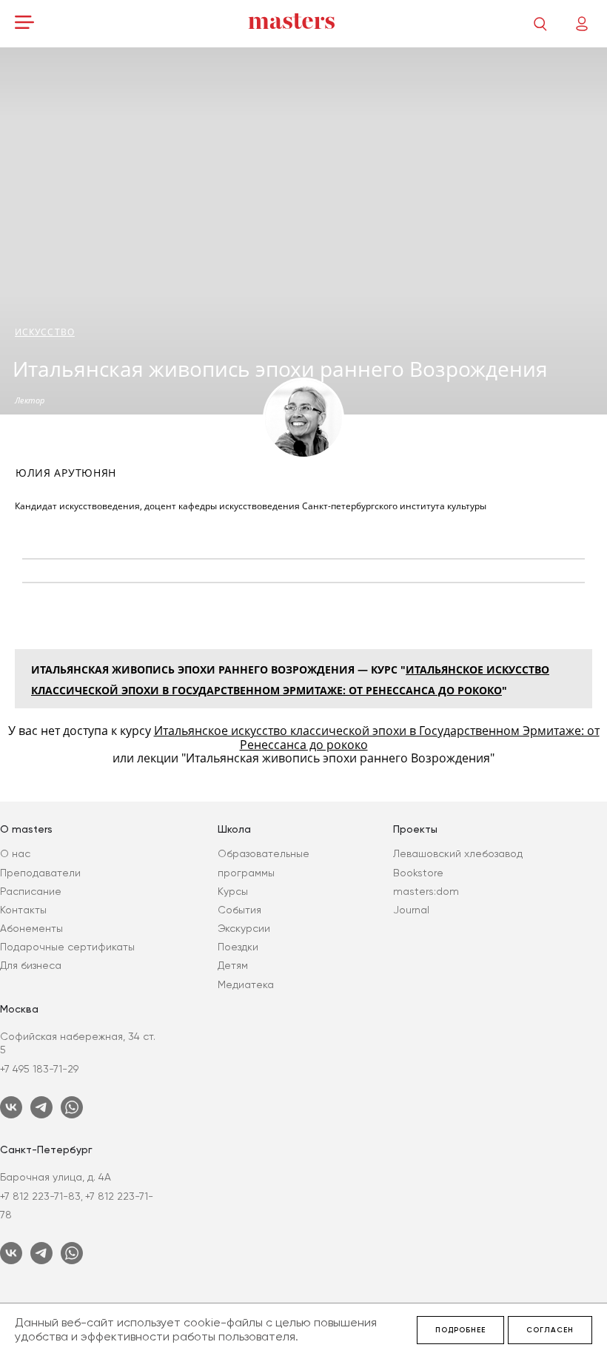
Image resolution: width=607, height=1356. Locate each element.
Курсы (233, 891)
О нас (15, 853)
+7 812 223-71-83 (40, 1196)
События (239, 910)
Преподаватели (40, 873)
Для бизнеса (30, 965)
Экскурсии (244, 928)
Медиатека (246, 984)
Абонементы (31, 928)
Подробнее (460, 1330)
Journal (411, 910)
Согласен (550, 1330)
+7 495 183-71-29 (39, 1069)
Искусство (45, 332)
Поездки (238, 947)
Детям (233, 965)
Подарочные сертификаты (67, 947)
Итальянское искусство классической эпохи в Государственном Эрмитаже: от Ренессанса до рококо (377, 737)
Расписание (30, 891)
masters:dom (426, 891)
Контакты (23, 910)
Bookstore (418, 873)
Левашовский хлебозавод (458, 853)
